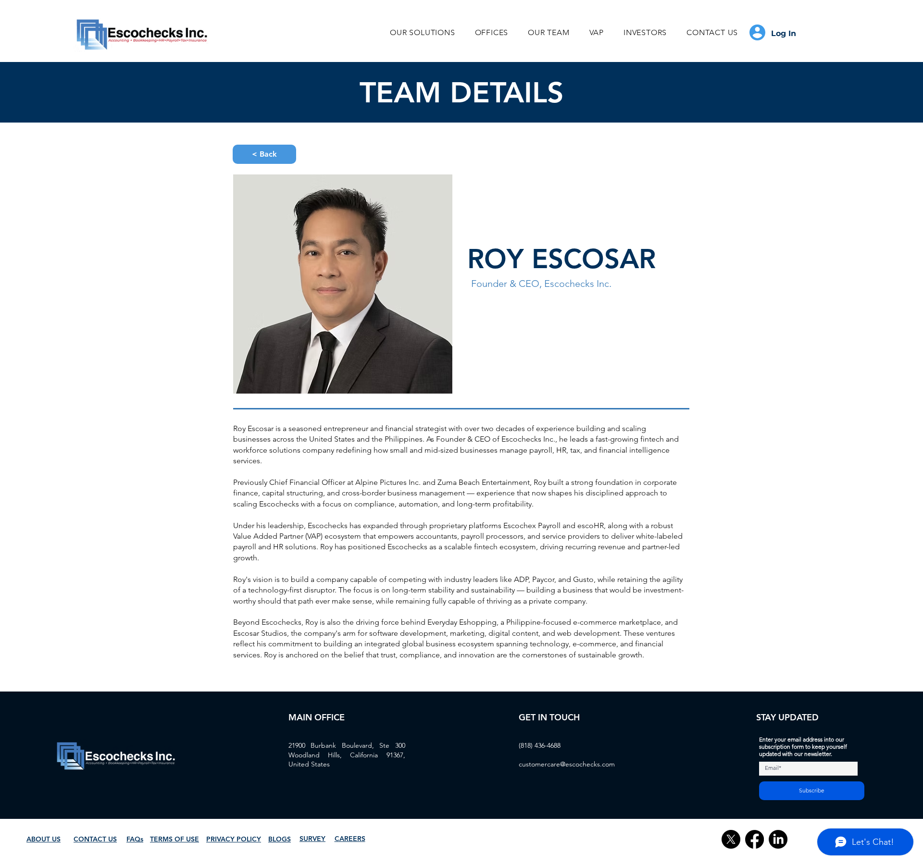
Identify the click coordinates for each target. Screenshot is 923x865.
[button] (422, 32)
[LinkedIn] (778, 839)
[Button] (775, 32)
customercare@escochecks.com (567, 764)
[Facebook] (754, 839)
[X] (731, 839)
